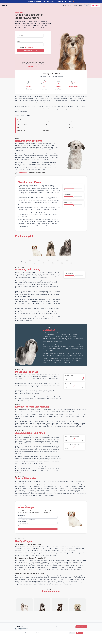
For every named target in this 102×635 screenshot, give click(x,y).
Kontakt (56, 628)
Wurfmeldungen (95, 5)
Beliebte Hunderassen (39, 630)
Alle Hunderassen (38, 628)
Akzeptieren (79, 632)
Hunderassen (21, 115)
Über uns (80, 5)
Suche (87, 5)
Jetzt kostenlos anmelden (38, 528)
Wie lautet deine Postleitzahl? (23, 33)
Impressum (57, 630)
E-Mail (18, 41)
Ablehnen (72, 632)
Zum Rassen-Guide (32, 66)
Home (16, 115)
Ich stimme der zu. (27, 47)
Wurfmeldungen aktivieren (30, 50)
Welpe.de (4, 5)
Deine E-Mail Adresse (22, 521)
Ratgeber (75, 5)
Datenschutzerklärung (29, 47)
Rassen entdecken (67, 5)
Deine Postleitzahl (21, 515)
